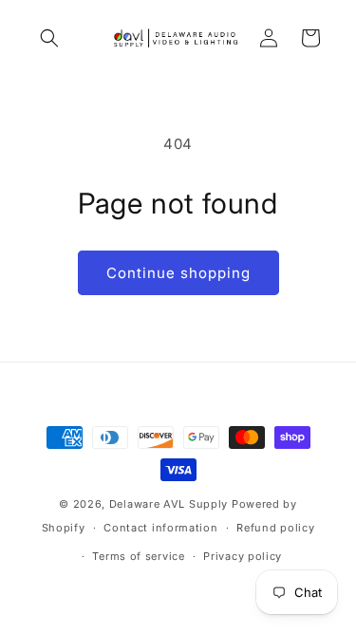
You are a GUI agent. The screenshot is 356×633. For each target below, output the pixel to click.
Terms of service (138, 556)
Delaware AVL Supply (168, 504)
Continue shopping (178, 273)
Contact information (160, 527)
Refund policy (275, 527)
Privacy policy (242, 556)
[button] (49, 38)
